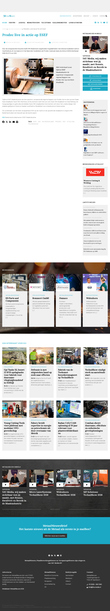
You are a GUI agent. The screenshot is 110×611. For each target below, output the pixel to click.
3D (45, 587)
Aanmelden (70, 575)
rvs (64, 121)
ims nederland (48, 121)
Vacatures (46, 23)
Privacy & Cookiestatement (34, 607)
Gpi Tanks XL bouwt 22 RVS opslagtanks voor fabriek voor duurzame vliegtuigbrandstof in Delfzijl (14, 376)
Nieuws (12, 23)
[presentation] (104, 269)
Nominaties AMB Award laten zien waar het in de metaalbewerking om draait (95, 233)
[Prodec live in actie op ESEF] (29, 93)
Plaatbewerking (50, 578)
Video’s (95, 16)
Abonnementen (65, 16)
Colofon (22, 607)
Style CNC (71, 121)
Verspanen (88, 228)
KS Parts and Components (12, 299)
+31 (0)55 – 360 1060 (95, 584)
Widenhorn (92, 298)
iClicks (32, 605)
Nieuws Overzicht (14, 29)
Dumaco (63, 298)
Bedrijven (69, 578)
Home (4, 23)
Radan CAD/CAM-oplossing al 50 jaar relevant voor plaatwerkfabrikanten (68, 428)
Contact (103, 16)
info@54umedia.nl (94, 587)
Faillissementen (60, 23)
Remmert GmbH (40, 298)
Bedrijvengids (33, 23)
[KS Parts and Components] (9, 287)
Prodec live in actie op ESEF (25, 35)
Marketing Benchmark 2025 (93, 135)
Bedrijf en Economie (91, 238)
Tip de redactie (96, 76)
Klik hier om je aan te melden (55, 536)
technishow (33, 124)
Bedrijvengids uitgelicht (93, 164)
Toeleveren (8, 367)
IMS (39, 121)
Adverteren (77, 16)
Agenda (22, 23)
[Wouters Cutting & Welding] (95, 179)
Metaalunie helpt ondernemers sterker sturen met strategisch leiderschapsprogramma (94, 222)
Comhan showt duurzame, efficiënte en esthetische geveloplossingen (95, 427)
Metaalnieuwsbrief (97, 84)
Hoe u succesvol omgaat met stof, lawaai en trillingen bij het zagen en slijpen (95, 112)
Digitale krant (96, 80)
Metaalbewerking (12, 295)
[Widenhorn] (90, 287)
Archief (86, 16)
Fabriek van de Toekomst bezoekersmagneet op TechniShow (67, 373)
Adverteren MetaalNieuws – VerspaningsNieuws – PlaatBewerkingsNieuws (93, 125)
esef (35, 121)
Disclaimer (47, 607)
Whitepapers (89, 102)
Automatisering (89, 207)
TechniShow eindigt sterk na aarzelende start (95, 372)
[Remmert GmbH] (36, 287)
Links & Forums (75, 23)
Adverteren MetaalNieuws (10, 607)
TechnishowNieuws (65, 367)
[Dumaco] (63, 287)
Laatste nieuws (89, 202)
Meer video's (55, 509)
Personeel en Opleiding (93, 217)
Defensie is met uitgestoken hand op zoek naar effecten (41, 372)
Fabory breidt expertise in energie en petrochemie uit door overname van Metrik (41, 428)
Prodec (58, 121)
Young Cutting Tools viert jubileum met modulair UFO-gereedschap (14, 427)
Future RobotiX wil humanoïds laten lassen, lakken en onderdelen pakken (95, 212)
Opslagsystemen (38, 295)
